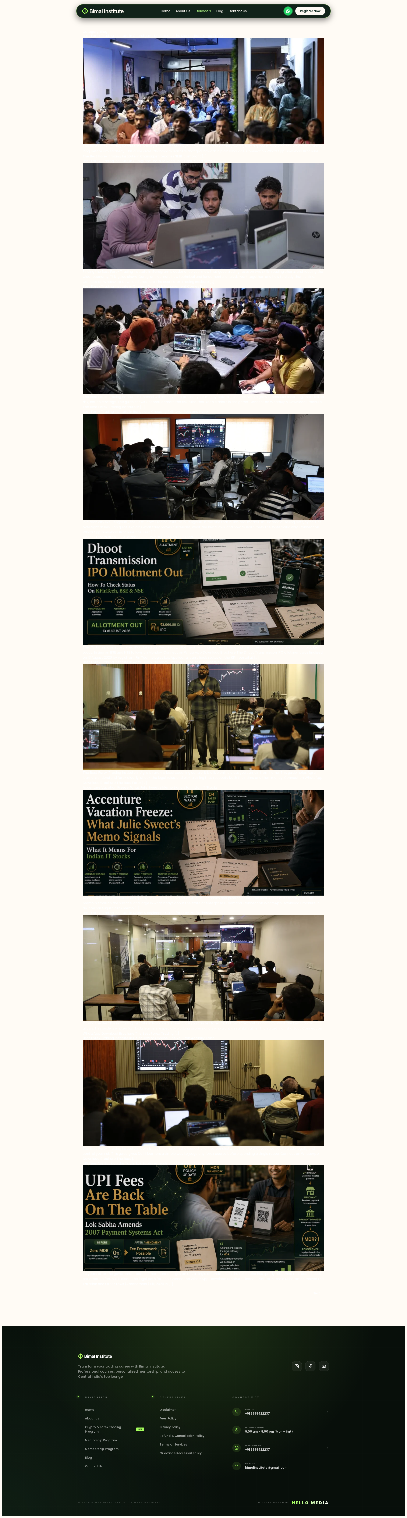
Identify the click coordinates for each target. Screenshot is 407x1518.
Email (210, 765)
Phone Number (170, 765)
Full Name (167, 748)
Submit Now (203, 805)
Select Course (170, 783)
